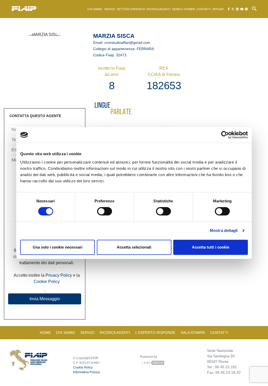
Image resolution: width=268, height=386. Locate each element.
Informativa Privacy (86, 372)
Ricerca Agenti (158, 9)
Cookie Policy (47, 281)
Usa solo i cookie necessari (57, 247)
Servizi (109, 9)
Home (45, 332)
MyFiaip (218, 9)
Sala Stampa (193, 332)
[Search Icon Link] (254, 8)
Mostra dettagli (224, 230)
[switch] (104, 211)
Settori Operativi (131, 9)
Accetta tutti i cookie (210, 247)
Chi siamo (94, 9)
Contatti (204, 9)
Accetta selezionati (134, 247)
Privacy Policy (59, 275)
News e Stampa (183, 9)
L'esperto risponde (155, 332)
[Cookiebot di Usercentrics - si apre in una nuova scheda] (225, 135)
